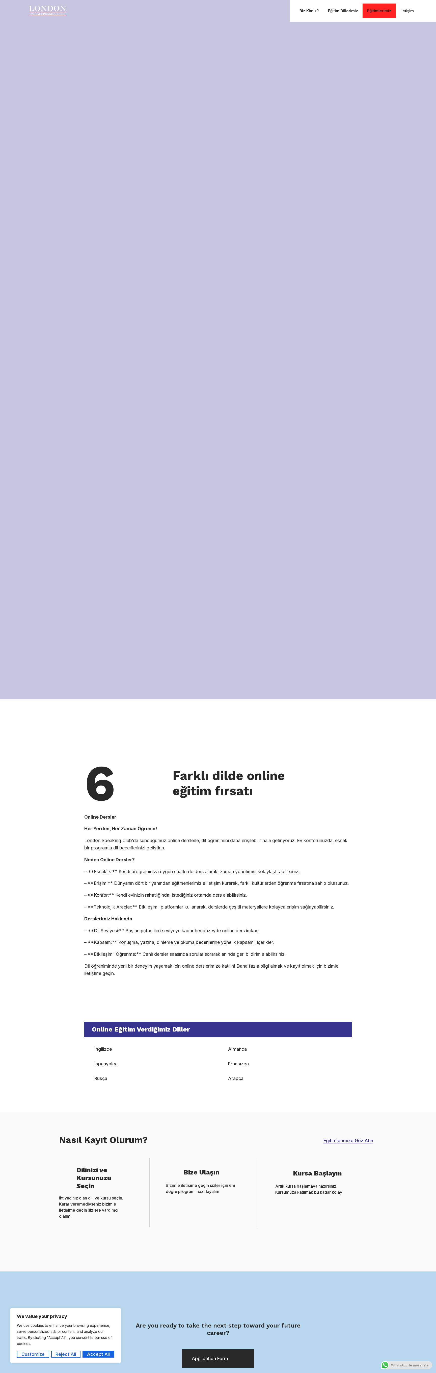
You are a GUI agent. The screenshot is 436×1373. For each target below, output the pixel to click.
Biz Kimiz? (309, 10)
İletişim (407, 10)
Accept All (98, 1354)
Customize (33, 1354)
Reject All (66, 1354)
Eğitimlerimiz (379, 10)
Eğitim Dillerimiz (343, 10)
